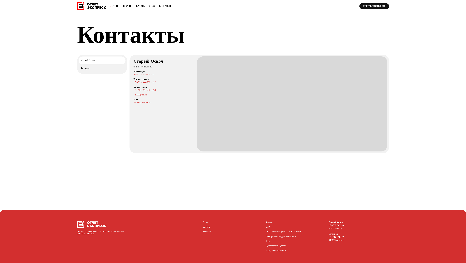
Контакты (165, 6)
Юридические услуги (276, 250)
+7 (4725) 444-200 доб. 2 (145, 82)
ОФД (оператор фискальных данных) (283, 231)
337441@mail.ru (336, 240)
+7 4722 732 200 (336, 225)
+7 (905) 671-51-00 (142, 102)
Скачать (140, 6)
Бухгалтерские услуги (276, 245)
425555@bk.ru (140, 95)
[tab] (102, 60)
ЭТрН (115, 6)
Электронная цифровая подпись (281, 236)
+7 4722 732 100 (336, 237)
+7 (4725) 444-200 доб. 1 (145, 74)
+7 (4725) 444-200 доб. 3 (145, 90)
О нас (151, 6)
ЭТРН (268, 227)
